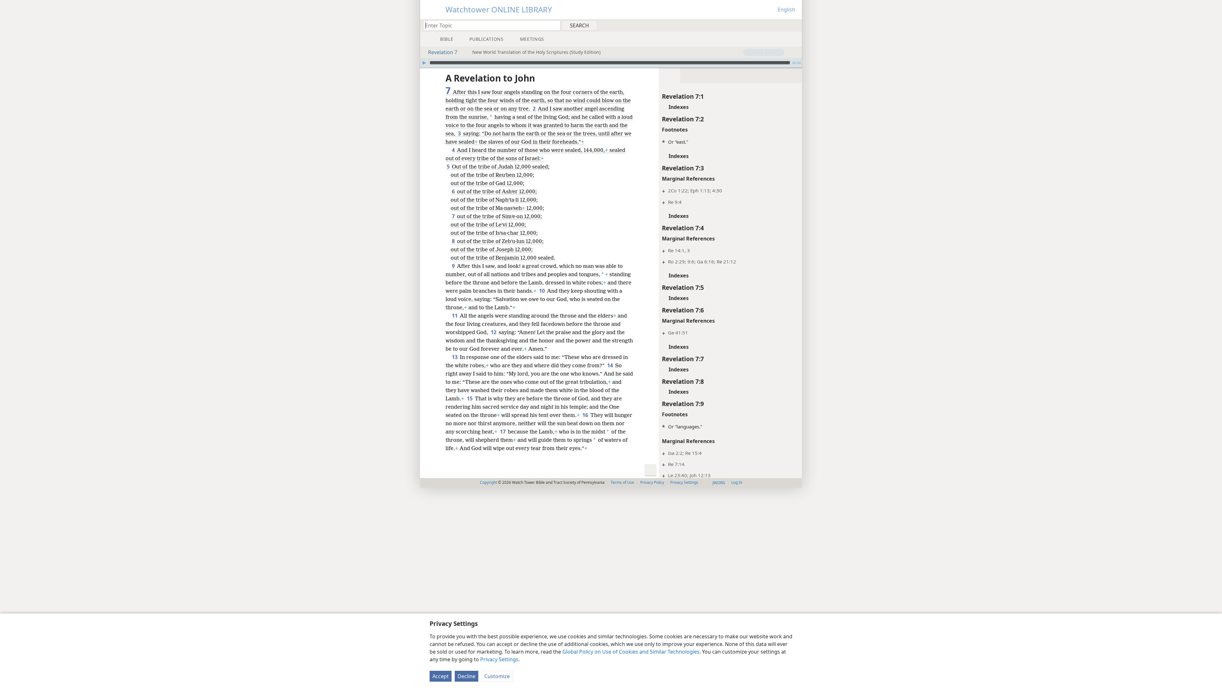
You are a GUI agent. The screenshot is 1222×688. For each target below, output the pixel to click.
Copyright (488, 482)
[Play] (424, 62)
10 (542, 290)
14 (610, 365)
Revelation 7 (442, 52)
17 (503, 431)
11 (455, 315)
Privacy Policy (652, 482)
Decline (466, 676)
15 (470, 398)
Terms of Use (622, 482)
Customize (497, 676)
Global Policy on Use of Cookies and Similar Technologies (630, 651)
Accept (440, 676)
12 (494, 332)
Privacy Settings (499, 659)
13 (455, 357)
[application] (611, 63)
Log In (736, 482)
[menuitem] (794, 25)
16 (585, 415)
